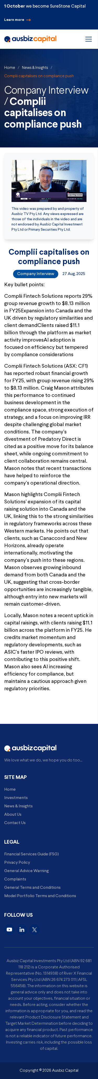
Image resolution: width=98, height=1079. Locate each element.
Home (9, 68)
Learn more (14, 20)
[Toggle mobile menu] (88, 39)
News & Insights (35, 68)
